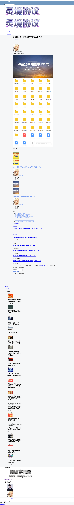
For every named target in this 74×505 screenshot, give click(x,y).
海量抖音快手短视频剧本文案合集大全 (24, 196)
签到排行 (7, 286)
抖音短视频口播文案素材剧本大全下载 (22, 213)
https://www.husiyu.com (43, 265)
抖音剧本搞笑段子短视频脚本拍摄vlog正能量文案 (24, 218)
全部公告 (7, 288)
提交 (18, 271)
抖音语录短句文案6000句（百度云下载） (22, 215)
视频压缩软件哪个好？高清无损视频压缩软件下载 (24, 220)
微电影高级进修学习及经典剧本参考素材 (22, 217)
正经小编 (21, 175)
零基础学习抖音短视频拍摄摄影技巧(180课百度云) (24, 216)
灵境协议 (12, 498)
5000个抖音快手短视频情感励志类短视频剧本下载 (27, 167)
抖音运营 (16, 39)
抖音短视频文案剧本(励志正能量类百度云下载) (24, 214)
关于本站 (8, 1)
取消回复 (14, 271)
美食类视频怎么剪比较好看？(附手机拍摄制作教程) (24, 221)
